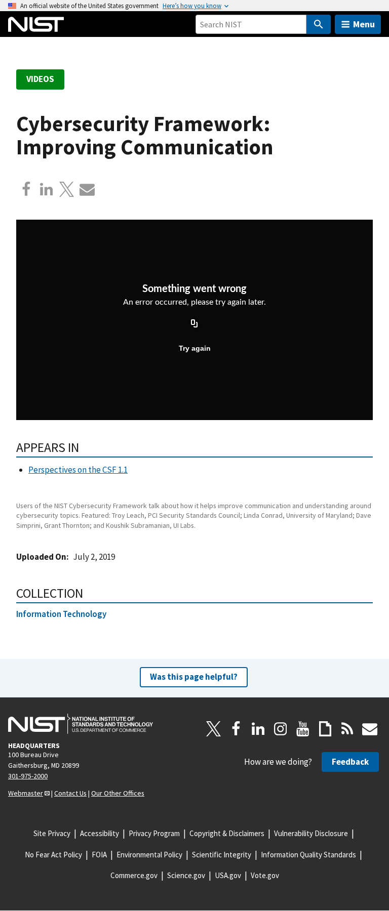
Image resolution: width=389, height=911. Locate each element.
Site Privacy (51, 833)
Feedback (350, 761)
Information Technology (61, 613)
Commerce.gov (134, 875)
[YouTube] (303, 729)
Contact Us (70, 793)
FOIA (99, 854)
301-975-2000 (28, 775)
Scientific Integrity (221, 854)
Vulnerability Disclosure (311, 833)
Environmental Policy (149, 854)
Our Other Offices (117, 793)
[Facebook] (26, 189)
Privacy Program (154, 833)
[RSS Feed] (347, 729)
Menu (364, 24)
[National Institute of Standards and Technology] (80, 724)
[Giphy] (325, 729)
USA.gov (228, 875)
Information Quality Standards (308, 854)
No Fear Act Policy (53, 854)
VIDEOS (40, 79)
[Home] (36, 24)
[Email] (87, 189)
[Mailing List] (370, 729)
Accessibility (99, 833)
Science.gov (186, 875)
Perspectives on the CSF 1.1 (78, 469)
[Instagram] (280, 729)
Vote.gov (265, 875)
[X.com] (67, 189)
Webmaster (25, 793)
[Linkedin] (46, 189)
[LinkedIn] (258, 729)
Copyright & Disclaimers (226, 833)
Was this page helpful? (194, 676)
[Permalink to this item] (86, 447)
